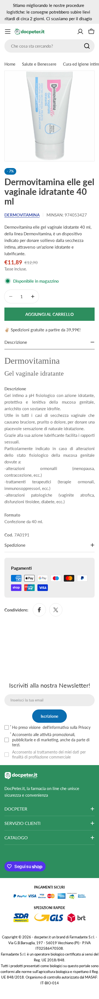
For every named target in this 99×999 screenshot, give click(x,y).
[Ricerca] (87, 46)
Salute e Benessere (39, 63)
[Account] (80, 31)
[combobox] (49, 46)
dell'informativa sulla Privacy (66, 727)
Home (9, 63)
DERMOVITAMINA (22, 214)
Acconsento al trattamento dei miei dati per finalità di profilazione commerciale (49, 754)
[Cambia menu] (7, 31)
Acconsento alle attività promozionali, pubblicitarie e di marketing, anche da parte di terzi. (50, 739)
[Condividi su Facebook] (39, 609)
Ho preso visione (51, 727)
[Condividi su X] (55, 609)
